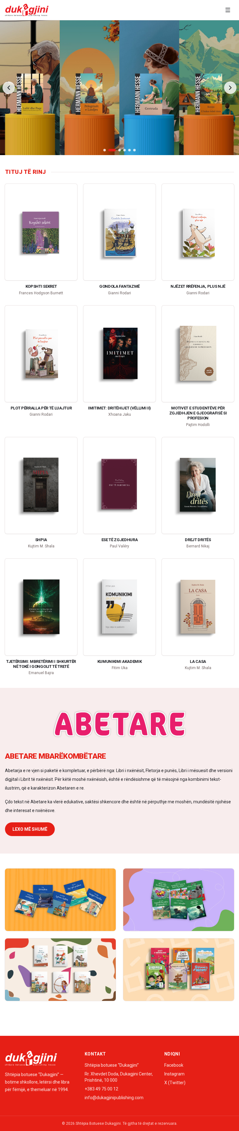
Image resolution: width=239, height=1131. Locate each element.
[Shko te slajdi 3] (119, 150)
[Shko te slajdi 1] (104, 150)
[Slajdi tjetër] (230, 87)
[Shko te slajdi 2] (112, 150)
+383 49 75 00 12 (101, 1088)
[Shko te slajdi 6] (134, 150)
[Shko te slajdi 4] (124, 150)
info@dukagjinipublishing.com (114, 1097)
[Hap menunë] (228, 10)
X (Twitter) (174, 1082)
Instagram (174, 1073)
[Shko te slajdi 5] (129, 150)
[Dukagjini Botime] (27, 10)
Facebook (173, 1065)
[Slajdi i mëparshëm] (8, 87)
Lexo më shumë (29, 829)
